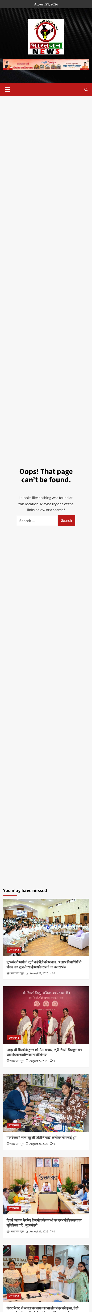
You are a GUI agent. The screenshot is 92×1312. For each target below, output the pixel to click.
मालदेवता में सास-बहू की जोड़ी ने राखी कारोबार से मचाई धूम (41, 1137)
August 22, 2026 (38, 973)
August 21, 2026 (38, 1144)
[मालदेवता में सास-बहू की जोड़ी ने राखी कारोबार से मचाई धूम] (46, 1103)
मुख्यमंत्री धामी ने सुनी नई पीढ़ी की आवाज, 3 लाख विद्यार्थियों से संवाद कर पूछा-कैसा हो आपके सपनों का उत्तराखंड (44, 965)
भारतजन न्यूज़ (17, 973)
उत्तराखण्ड (14, 950)
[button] (8, 89)
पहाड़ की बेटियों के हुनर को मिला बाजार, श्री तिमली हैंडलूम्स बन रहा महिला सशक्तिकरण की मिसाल (44, 1052)
